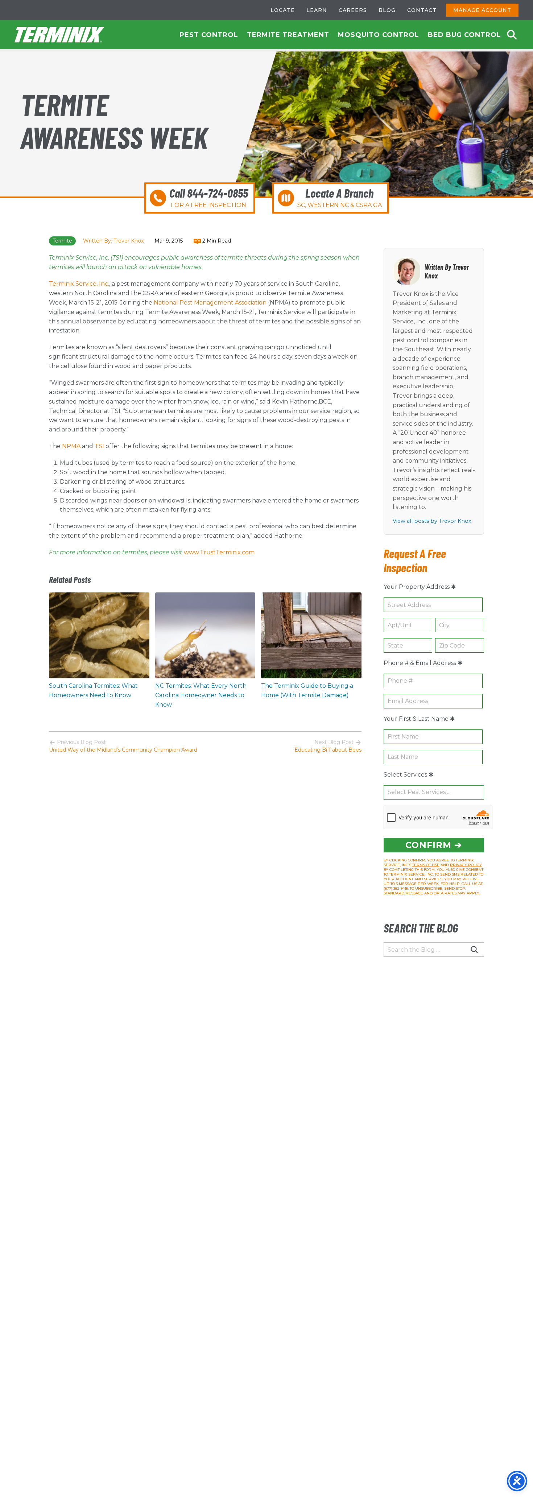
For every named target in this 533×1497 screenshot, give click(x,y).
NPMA (71, 446)
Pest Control (208, 35)
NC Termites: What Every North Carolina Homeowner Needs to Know (201, 695)
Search (511, 34)
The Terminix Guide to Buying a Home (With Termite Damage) (307, 690)
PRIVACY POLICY (466, 865)
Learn (316, 10)
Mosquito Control (378, 35)
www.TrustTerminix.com (219, 552)
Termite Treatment (288, 35)
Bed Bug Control (464, 35)
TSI (99, 446)
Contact (422, 10)
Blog (387, 10)
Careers (353, 10)
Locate (282, 10)
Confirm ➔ (433, 845)
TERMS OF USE (425, 865)
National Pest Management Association (210, 302)
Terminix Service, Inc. (79, 283)
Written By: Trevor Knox (113, 240)
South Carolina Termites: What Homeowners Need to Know (93, 690)
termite (62, 240)
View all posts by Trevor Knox (432, 521)
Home (60, 34)
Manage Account (482, 10)
